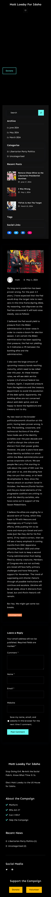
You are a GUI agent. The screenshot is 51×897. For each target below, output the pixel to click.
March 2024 (15, 137)
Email (10, 688)
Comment (13, 652)
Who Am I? (14, 810)
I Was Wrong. (24, 189)
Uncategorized (17, 156)
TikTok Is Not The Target (30, 203)
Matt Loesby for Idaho (25, 4)
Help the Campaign (18, 820)
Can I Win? (14, 815)
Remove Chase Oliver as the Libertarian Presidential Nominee (30, 176)
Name (11, 674)
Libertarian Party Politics (22, 151)
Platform (13, 805)
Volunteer (34, 889)
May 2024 (14, 132)
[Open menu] (25, 10)
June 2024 (14, 127)
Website (11, 702)
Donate (9, 70)
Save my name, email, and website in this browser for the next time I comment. (25, 721)
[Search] (41, 113)
